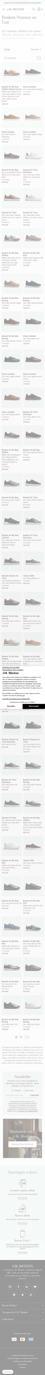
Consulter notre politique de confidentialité (16, 699)
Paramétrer (11, 706)
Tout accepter (34, 706)
